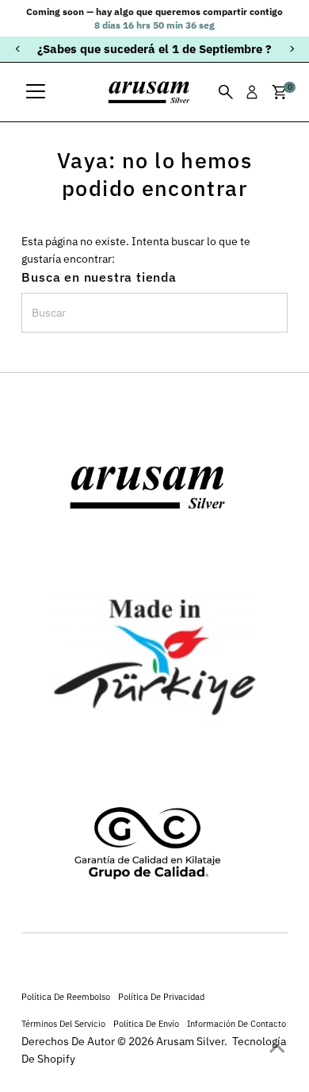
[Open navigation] (35, 92)
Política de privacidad (161, 996)
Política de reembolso (65, 996)
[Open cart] (279, 92)
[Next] (291, 49)
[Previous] (18, 49)
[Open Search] (226, 92)
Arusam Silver (190, 1041)
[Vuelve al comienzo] (277, 1048)
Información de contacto (236, 1023)
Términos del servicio (63, 1023)
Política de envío (146, 1023)
